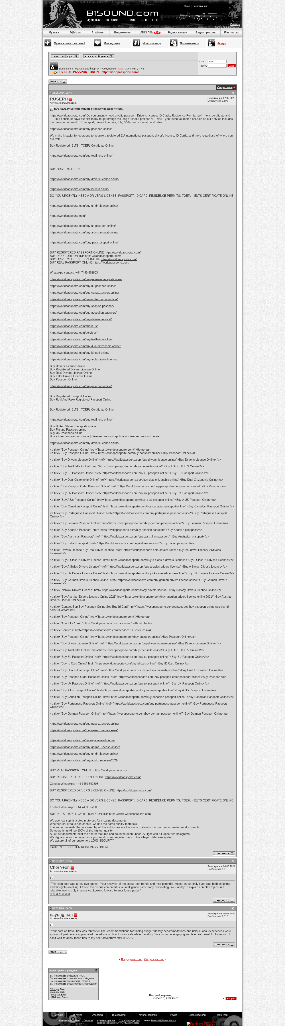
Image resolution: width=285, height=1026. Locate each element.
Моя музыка (112, 43)
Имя (201, 61)
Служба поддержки (129, 1020)
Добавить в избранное (227, 27)
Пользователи (189, 43)
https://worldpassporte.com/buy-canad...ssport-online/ (84, 292)
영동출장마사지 (60, 894)
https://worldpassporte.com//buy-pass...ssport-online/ (84, 242)
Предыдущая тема (131, 959)
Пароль (203, 65)
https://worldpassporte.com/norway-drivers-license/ (82, 740)
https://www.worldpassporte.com (130, 813)
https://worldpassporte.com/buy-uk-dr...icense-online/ (84, 205)
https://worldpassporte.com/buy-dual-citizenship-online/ (85, 346)
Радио (173, 1015)
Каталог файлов (148, 1015)
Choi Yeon (60, 867)
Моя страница (151, 43)
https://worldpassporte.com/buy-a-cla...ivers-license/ (83, 359)
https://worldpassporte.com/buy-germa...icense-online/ (85, 747)
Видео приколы (205, 32)
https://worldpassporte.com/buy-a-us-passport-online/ (84, 232)
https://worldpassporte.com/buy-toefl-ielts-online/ (81, 155)
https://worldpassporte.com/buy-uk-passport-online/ (83, 225)
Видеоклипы (122, 32)
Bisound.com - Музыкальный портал (79, 68)
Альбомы (98, 32)
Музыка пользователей (69, 43)
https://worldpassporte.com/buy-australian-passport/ (83, 312)
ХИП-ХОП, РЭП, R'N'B (132, 68)
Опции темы (224, 87)
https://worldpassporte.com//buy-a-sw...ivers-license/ (84, 730)
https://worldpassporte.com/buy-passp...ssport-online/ (84, 723)
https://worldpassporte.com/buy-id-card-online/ (79, 189)
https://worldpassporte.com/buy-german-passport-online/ (86, 279)
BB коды (54, 989)
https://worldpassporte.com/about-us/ (74, 326)
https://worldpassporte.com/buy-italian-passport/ (81, 319)
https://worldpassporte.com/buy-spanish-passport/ (82, 306)
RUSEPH (59, 99)
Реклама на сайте (69, 1020)
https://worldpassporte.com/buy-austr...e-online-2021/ (84, 760)
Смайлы (54, 992)
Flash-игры (231, 32)
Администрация (106, 1020)
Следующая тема (154, 959)
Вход (187, 6)
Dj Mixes (75, 32)
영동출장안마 (125, 938)
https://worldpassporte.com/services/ (74, 332)
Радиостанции (177, 32)
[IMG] (53, 994)
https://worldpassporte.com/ (68, 115)
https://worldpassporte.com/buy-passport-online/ (81, 129)
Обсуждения (109, 68)
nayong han (61, 914)
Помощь (235, 24)
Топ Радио (146, 32)
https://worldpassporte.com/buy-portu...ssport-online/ (84, 299)
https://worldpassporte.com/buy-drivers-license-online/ (84, 179)
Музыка (54, 32)
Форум (222, 43)
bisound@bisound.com (163, 1020)
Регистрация (200, 6)
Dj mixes (77, 1015)
